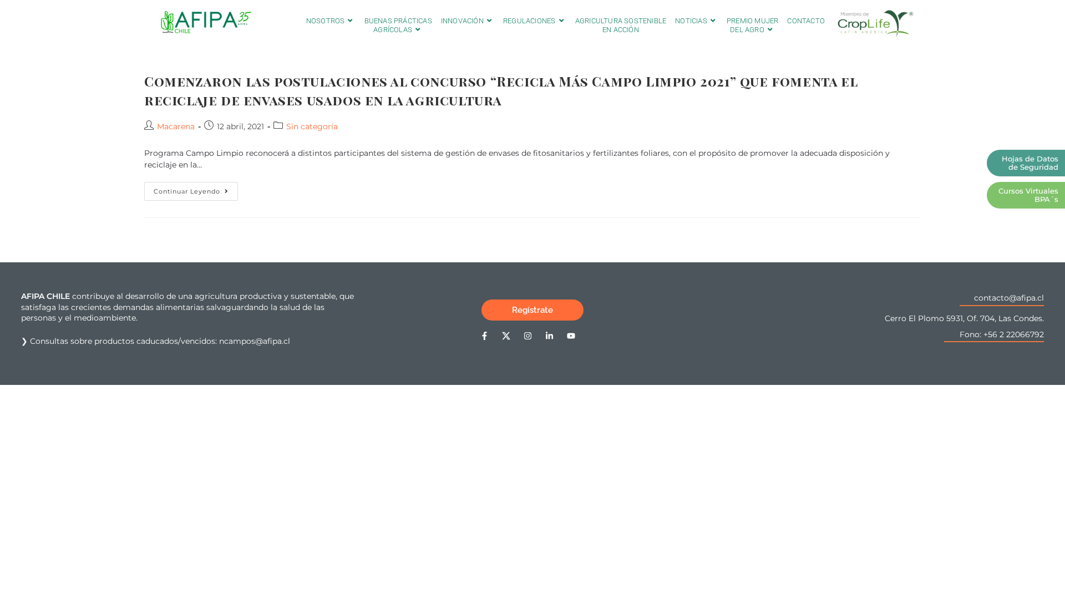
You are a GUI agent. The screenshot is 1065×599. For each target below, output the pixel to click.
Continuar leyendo (196, 188)
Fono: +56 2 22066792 (1002, 334)
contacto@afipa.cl (1009, 298)
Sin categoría (312, 126)
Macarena (176, 126)
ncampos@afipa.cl (254, 341)
